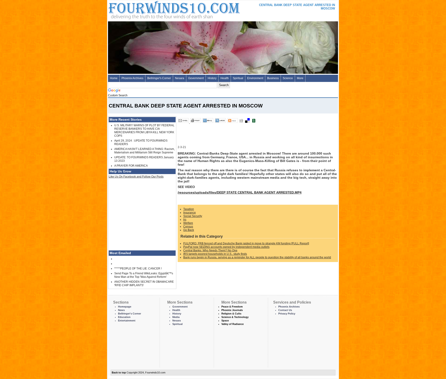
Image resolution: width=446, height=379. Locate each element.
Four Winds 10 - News (154, 9)
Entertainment (126, 320)
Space (225, 320)
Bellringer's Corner (159, 78)
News (121, 310)
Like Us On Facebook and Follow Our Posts (136, 176)
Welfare (188, 223)
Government (196, 78)
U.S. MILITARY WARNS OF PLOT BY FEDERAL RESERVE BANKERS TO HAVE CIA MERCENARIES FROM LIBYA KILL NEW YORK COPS (144, 130)
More (300, 78)
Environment (255, 78)
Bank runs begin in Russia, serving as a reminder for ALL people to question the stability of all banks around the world (257, 257)
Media (176, 317)
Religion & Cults (231, 313)
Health (224, 78)
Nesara (179, 78)
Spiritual (238, 78)
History (212, 78)
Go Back (188, 230)
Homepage (124, 306)
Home (114, 78)
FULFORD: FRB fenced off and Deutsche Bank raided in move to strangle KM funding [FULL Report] (246, 243)
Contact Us (285, 310)
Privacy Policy (286, 313)
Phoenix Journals (232, 310)
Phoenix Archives (132, 78)
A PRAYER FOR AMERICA (131, 165)
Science (288, 78)
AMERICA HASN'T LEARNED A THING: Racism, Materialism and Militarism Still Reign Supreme (144, 150)
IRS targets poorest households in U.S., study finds (215, 254)
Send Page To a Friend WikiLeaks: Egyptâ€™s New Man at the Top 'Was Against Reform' (143, 275)
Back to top (119, 372)
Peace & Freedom (232, 306)
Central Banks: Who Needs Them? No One (210, 250)
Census (188, 226)
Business (273, 78)
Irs (184, 219)
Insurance (189, 212)
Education (124, 317)
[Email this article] (183, 122)
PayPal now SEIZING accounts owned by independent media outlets (226, 247)
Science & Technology (235, 317)
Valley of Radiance (232, 324)
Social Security (192, 216)
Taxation (188, 209)
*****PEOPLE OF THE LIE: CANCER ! (138, 268)
